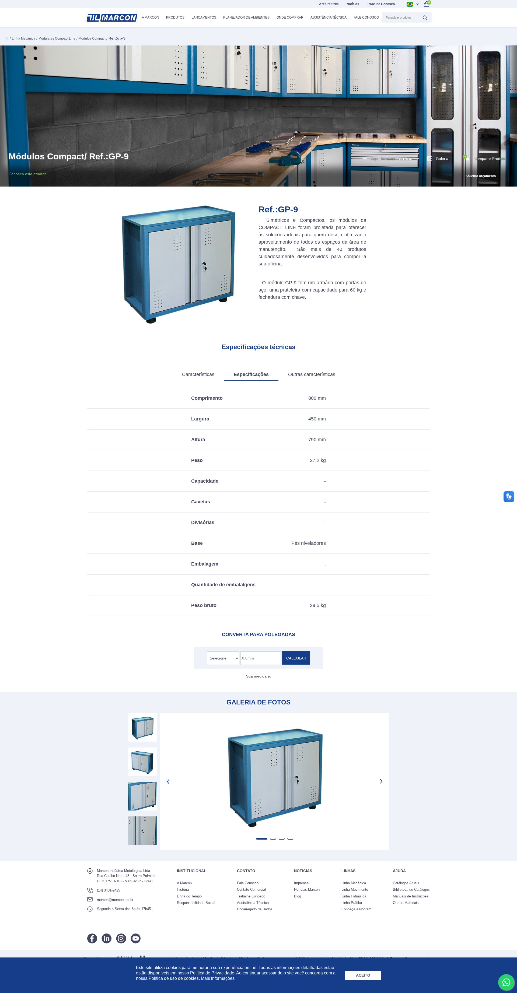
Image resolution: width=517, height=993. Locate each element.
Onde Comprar (290, 17)
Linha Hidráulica (353, 896)
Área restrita (329, 4)
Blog (297, 896)
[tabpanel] (274, 774)
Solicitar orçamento (481, 176)
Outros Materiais (406, 903)
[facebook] (92, 938)
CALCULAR (296, 658)
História (183, 889)
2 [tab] (273, 839)
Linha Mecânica (23, 38)
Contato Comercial (251, 889)
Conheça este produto (28, 174)
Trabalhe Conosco (381, 4)
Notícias (353, 4)
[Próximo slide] (381, 781)
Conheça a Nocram (356, 909)
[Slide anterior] (168, 781)
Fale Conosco (366, 17)
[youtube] (136, 938)
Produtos (175, 17)
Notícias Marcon (307, 889)
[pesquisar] (425, 17)
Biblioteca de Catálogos (411, 889)
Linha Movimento (354, 889)
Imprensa (301, 883)
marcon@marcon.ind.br (115, 900)
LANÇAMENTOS (203, 17)
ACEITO (363, 975)
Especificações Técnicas (391, 158)
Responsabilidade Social (196, 903)
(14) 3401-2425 (108, 890)
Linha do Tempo (189, 896)
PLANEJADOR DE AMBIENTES (246, 17)
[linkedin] (107, 938)
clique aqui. (248, 978)
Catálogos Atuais (406, 883)
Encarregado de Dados (255, 909)
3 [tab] (282, 839)
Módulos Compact (92, 38)
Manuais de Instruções (410, 896)
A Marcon (184, 883)
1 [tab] (261, 839)
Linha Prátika (351, 903)
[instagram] (121, 938)
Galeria (442, 158)
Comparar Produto (485, 158)
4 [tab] (290, 839)
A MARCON (150, 17)
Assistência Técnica (328, 17)
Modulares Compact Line (57, 38)
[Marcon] (111, 18)
